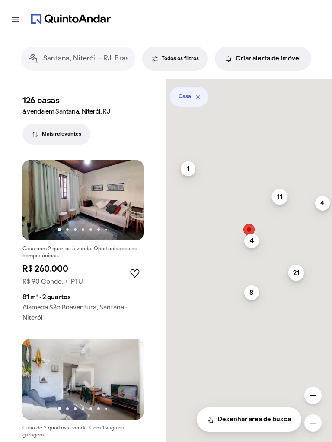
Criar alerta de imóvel (268, 59)
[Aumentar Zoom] (313, 395)
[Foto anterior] (38, 200)
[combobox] (85, 59)
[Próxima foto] (128, 200)
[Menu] (15, 19)
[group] (83, 244)
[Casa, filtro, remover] (198, 96)
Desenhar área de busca (254, 420)
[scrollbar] (249, 93)
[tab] (56, 134)
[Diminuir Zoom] (313, 423)
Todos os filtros (180, 59)
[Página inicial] (71, 19)
